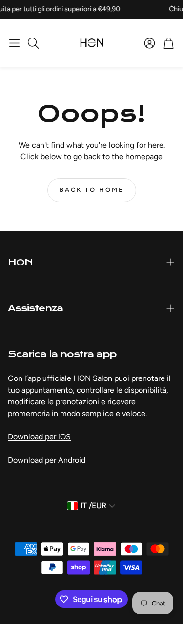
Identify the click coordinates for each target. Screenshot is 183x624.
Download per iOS (39, 436)
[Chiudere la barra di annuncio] (173, 7)
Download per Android (46, 460)
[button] (14, 43)
